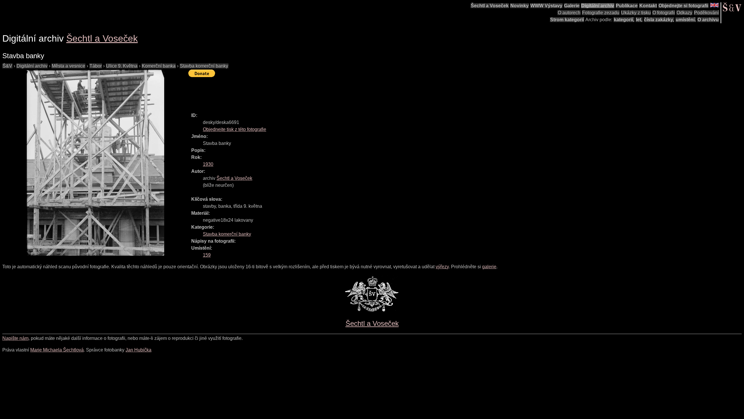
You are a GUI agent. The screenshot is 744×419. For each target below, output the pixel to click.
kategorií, (624, 19)
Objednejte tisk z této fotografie (234, 129)
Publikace (627, 5)
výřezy (442, 266)
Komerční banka (159, 65)
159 (207, 255)
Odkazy (684, 12)
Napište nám (15, 338)
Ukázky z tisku (636, 12)
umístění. (686, 19)
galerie (489, 266)
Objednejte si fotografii (683, 5)
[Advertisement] (294, 92)
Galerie (572, 5)
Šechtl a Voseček (490, 5)
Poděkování (706, 12)
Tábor (96, 65)
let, (639, 19)
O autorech (569, 12)
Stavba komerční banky (204, 65)
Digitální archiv (597, 5)
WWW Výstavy (546, 5)
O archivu (708, 19)
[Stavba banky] (95, 163)
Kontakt (648, 5)
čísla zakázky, (659, 19)
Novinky (519, 5)
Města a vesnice (68, 65)
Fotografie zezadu (600, 12)
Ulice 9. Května (121, 65)
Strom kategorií (567, 19)
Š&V (7, 65)
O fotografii (663, 12)
